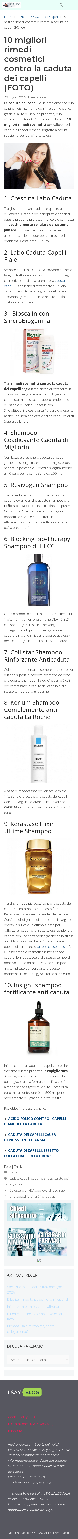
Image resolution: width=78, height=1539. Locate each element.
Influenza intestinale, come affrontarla (34, 1306)
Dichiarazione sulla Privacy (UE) (30, 1423)
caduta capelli (19, 1178)
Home (9, 16)
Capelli (54, 16)
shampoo (22, 1184)
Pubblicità (15, 1430)
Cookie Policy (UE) (21, 1416)
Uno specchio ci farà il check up (32, 1196)
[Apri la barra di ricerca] (61, 5)
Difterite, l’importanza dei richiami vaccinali (37, 1299)
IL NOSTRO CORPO (31, 16)
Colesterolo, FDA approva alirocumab (37, 1190)
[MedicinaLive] (11, 5)
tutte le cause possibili (53, 946)
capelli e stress (42, 1178)
